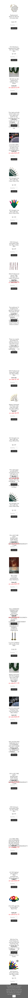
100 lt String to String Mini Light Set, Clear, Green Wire (14, 244)
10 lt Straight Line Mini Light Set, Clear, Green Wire (14, 179)
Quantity (12, 25)
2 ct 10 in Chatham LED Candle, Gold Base (14, 644)
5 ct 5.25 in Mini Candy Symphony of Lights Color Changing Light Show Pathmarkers (14, 147)
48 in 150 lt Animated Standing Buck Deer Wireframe (14, 577)
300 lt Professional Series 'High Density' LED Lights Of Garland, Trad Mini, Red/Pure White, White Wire (14, 278)
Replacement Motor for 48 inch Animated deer (14, 16)
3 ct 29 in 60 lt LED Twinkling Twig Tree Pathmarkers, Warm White (14, 710)
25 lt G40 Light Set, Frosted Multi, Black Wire (14, 907)
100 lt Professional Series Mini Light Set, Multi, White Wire (14, 373)
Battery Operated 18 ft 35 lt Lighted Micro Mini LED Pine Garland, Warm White (14, 677)
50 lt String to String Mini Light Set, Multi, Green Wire (14, 973)
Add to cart (14, 28)
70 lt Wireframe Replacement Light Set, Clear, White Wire (14, 49)
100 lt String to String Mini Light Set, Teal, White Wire (14, 809)
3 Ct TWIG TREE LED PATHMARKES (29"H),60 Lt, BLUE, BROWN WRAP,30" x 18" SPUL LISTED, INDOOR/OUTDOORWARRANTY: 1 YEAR (18, 843)
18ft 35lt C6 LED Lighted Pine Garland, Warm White (14, 81)
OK (14, 996)
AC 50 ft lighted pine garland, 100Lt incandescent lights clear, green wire (14, 875)
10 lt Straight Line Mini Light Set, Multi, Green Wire (14, 212)
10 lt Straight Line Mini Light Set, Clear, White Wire (14, 439)
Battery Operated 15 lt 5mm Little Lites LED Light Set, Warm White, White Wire (14, 407)
